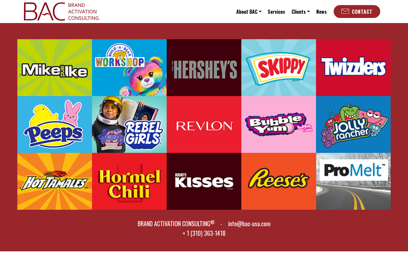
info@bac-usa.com (249, 223)
